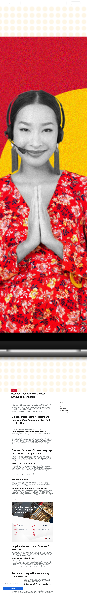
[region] (13, 584)
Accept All (13, 588)
